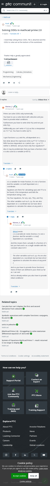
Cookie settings (24, 356)
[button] (2, 5)
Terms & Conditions (8, 356)
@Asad (15, 231)
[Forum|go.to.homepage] (17, 4)
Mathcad (6, 17)
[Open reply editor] (25, 92)
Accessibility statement (40, 356)
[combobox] (25, 10)
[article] (25, 138)
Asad (7, 23)
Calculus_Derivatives (24, 72)
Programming (8, 72)
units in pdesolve (9, 324)
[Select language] (34, 4)
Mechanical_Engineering (12, 77)
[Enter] (4, 10)
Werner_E (8, 106)
